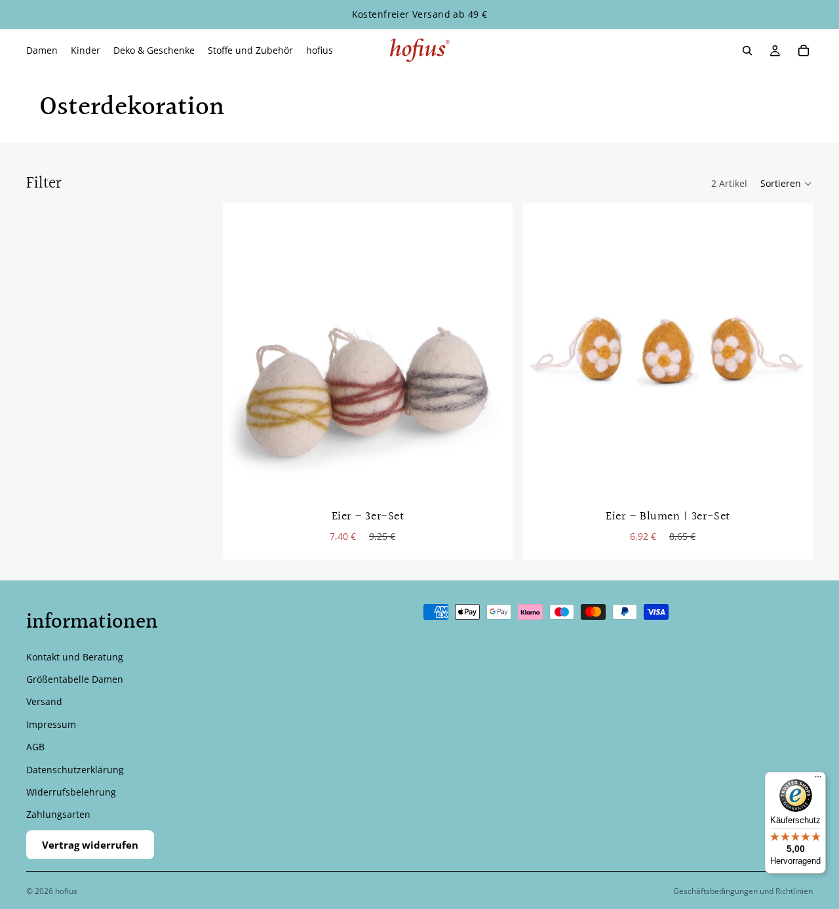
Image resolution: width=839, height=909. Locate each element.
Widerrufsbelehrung (71, 792)
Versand (44, 701)
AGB (35, 746)
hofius (66, 891)
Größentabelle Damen (74, 679)
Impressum (51, 724)
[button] (786, 183)
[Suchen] (747, 50)
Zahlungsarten (58, 814)
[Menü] (818, 780)
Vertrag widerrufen (90, 844)
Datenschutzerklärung (75, 769)
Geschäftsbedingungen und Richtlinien (743, 891)
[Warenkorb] (803, 50)
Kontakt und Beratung (74, 657)
